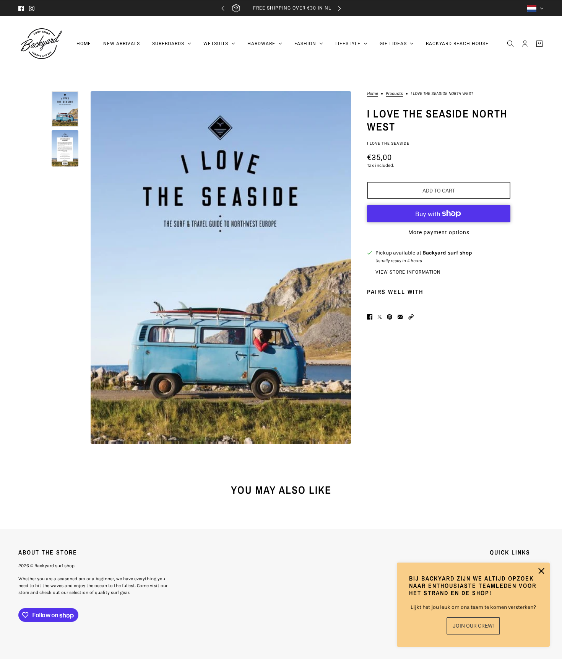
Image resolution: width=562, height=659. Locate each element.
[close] (541, 571)
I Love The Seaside (388, 143)
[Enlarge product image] (221, 267)
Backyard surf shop (447, 253)
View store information (408, 272)
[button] (411, 317)
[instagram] (32, 8)
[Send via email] (400, 317)
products (394, 93)
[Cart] (539, 43)
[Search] (510, 43)
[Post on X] (379, 316)
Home (372, 93)
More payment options (438, 232)
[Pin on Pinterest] (389, 317)
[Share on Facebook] (369, 317)
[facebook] (21, 8)
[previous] (223, 8)
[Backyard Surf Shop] (41, 43)
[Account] (525, 43)
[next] (339, 8)
